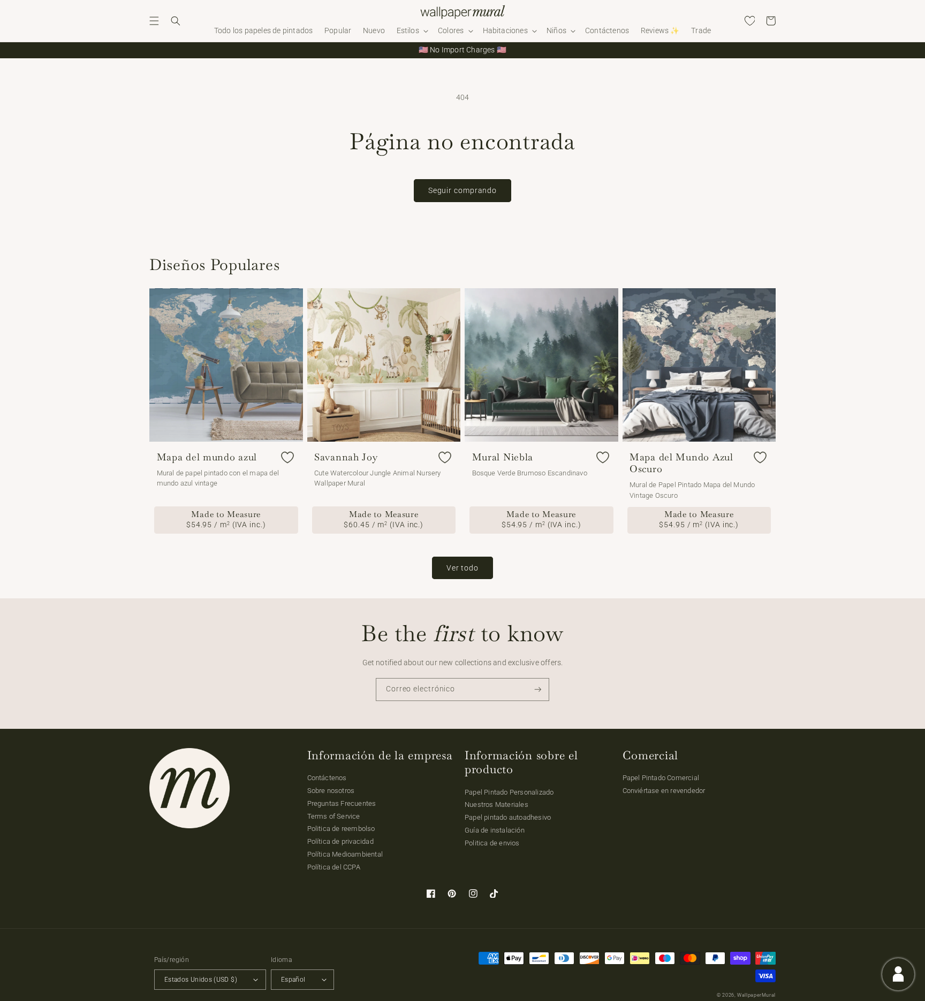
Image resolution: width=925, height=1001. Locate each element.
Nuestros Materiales (496, 804)
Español (293, 979)
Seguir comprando (462, 190)
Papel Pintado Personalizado (509, 792)
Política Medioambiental (345, 854)
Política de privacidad (340, 841)
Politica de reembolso (341, 829)
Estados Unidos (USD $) (200, 979)
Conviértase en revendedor (664, 791)
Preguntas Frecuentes (341, 803)
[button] (154, 21)
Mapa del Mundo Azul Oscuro (681, 463)
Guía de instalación (495, 830)
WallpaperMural (756, 995)
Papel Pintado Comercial (661, 778)
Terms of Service (333, 816)
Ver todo (462, 568)
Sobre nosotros (331, 791)
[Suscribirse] (538, 689)
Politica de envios (492, 843)
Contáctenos (327, 778)
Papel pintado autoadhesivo (508, 817)
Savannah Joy (346, 457)
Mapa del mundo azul (207, 457)
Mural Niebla (503, 457)
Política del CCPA (333, 867)
